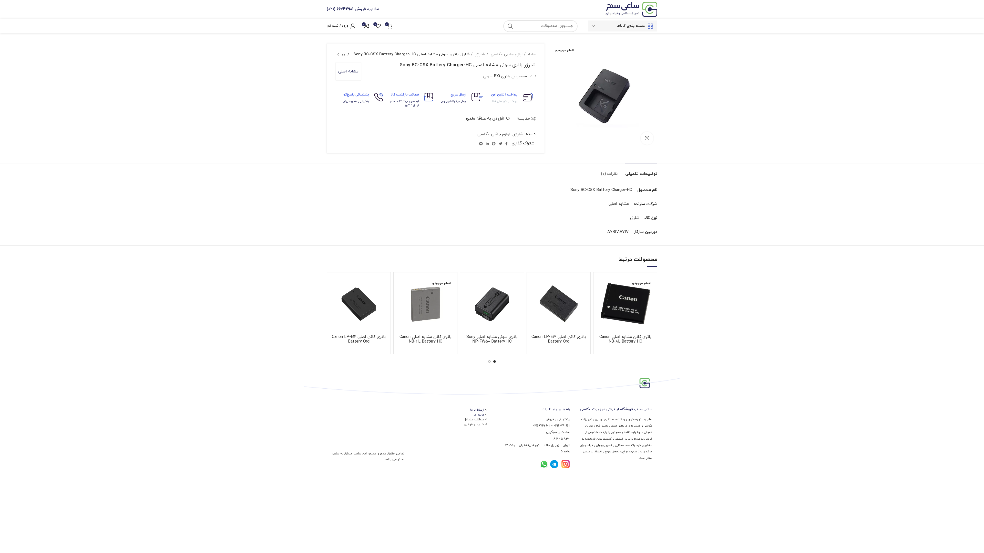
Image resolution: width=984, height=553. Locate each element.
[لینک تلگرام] (481, 143)
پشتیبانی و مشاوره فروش (356, 101)
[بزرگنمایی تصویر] (647, 138)
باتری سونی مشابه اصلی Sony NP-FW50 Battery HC (492, 339)
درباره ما (479, 415)
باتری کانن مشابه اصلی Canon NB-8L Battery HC (625, 339)
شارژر (479, 54)
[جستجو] (510, 26)
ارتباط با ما (477, 410)
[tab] (641, 171)
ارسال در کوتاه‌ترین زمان (453, 101)
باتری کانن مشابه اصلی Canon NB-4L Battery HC (425, 339)
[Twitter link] (500, 143)
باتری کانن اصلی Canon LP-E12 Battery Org (359, 339)
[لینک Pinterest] (493, 143)
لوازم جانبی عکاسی (505, 54)
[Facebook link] (506, 143)
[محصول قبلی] (348, 54)
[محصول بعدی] (338, 54)
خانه (531, 54)
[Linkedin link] (487, 143)
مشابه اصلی (348, 71)
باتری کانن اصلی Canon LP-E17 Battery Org (558, 339)
